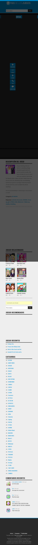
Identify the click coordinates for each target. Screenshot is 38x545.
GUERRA (10, 427)
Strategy (10, 462)
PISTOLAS (10, 452)
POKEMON (10, 454)
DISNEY (9, 409)
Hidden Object (11, 430)
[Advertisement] (19, 326)
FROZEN (10, 422)
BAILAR (9, 371)
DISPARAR (10, 411)
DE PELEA (10, 398)
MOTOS (10, 441)
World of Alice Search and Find (14, 349)
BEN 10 (9, 374)
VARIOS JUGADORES (12, 471)
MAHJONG (10, 433)
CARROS (10, 384)
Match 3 (10, 438)
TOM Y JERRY (11, 468)
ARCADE (10, 366)
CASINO (10, 390)
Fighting (10, 419)
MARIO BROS (11, 436)
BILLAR (9, 376)
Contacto (17, 533)
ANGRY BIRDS (11, 363)
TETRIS (9, 465)
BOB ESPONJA (11, 379)
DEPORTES (10, 403)
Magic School (9, 278)
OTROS (9, 449)
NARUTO (10, 446)
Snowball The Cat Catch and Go (14, 352)
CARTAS (10, 387)
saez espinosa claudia (17, 482)
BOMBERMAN (11, 382)
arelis (13, 508)
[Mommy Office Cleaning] (21, 272)
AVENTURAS (11, 368)
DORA (9, 414)
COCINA (10, 392)
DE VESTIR (10, 401)
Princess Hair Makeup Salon (14, 346)
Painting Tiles (11, 344)
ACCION (10, 360)
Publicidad (24, 533)
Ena (13, 488)
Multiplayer (10, 444)
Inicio (11, 533)
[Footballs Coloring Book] (21, 287)
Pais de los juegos (18, 535)
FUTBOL (10, 425)
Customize (10, 395)
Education (10, 417)
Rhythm (10, 460)
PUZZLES (10, 457)
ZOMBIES (10, 473)
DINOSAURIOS (11, 406)
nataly (13, 501)
